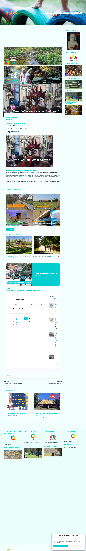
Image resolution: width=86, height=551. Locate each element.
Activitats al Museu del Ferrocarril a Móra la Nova (56, 340)
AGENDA (8, 288)
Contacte (44, 545)
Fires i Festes (8, 117)
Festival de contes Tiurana (56, 307)
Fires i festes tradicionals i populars (46, 273)
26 (16, 321)
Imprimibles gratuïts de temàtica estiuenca (13, 382)
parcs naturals (10, 206)
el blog (39, 545)
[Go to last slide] (8, 406)
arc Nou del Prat (11, 256)
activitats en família (38, 221)
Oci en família (14, 117)
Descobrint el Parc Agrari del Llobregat (42, 208)
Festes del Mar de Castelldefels (55, 382)
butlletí (62, 12)
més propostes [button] (10, 229)
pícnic (23, 205)
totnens (10, 415)
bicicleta (19, 206)
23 (29, 318)
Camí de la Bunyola (11, 208)
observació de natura (17, 205)
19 (16, 318)
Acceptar (60, 546)
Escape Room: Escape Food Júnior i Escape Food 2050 (18, 224)
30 (29, 321)
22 (26, 318)
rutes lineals (9, 205)
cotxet (15, 206)
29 (26, 321)
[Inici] (6, 115)
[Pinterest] (81, 13)
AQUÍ (19, 129)
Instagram (19, 176)
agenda (45, 12)
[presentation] (19, 401)
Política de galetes (68, 548)
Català (10, 549)
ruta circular (46, 206)
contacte (67, 12)
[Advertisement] (33, 38)
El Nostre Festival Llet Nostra (16, 413)
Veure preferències (76, 546)
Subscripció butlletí (50, 545)
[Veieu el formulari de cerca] (72, 13)
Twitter (28, 176)
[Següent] (58, 406)
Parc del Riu (52, 256)
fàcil (23, 206)
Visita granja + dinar (56, 359)
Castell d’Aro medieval (56, 321)
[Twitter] (77, 13)
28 (22, 321)
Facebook (24, 176)
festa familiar (9, 375)
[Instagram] (79, 13)
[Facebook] (75, 13)
